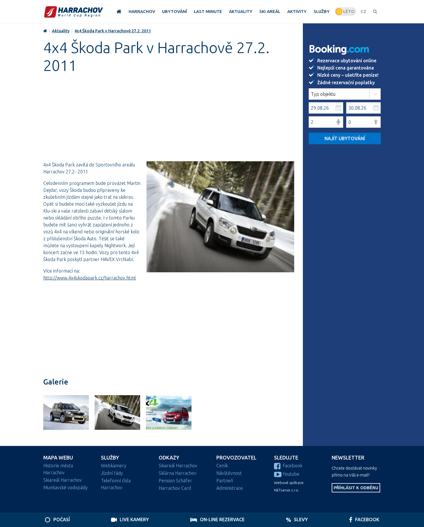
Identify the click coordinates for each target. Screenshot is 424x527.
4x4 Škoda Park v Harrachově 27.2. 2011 (112, 31)
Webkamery (113, 465)
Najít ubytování (344, 138)
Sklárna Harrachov (177, 473)
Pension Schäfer (175, 480)
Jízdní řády (112, 473)
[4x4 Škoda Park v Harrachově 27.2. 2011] (219, 218)
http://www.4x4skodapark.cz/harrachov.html (89, 277)
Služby (110, 457)
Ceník (222, 465)
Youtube (291, 474)
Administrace (229, 488)
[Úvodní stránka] (73, 12)
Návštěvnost (229, 473)
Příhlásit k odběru (356, 487)
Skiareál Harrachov (62, 480)
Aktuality (61, 31)
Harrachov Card (175, 488)
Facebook (292, 465)
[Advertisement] (168, 120)
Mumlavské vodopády (65, 487)
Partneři (224, 480)
